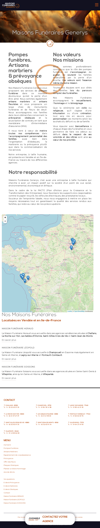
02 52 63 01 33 (13, 424)
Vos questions (9, 479)
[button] (28, 278)
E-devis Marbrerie (11, 486)
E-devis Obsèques (11, 489)
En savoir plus (9, 340)
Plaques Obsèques (11, 465)
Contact (7, 493)
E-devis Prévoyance (11, 482)
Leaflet (69, 311)
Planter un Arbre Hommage (15, 469)
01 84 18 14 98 (45, 407)
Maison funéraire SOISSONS (15, 503)
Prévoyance (8, 458)
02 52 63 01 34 (45, 424)
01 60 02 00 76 (78, 416)
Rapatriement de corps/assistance (17, 455)
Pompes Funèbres (11, 448)
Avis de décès (9, 472)
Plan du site (21, 517)
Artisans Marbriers (11, 452)
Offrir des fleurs (10, 462)
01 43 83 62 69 (13, 433)
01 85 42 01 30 (78, 407)
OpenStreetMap (79, 311)
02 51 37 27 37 (13, 416)
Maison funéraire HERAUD (14, 496)
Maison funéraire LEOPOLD (14, 499)
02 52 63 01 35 (13, 407)
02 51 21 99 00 (45, 416)
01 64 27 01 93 (78, 424)
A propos (7, 445)
